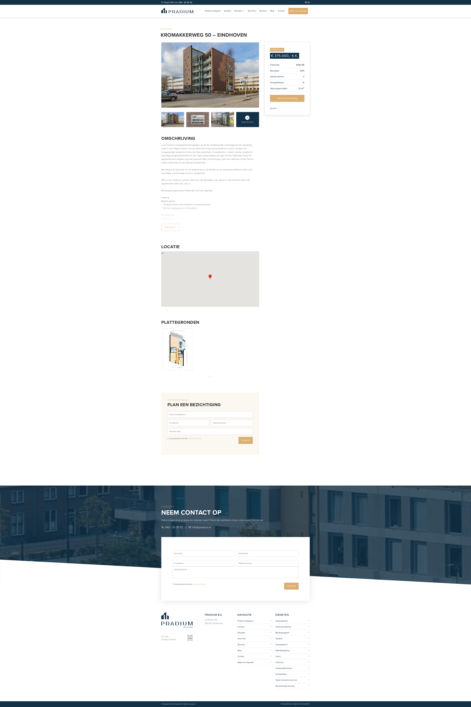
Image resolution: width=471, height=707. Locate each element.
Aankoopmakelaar (283, 626)
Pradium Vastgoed (212, 10)
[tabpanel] (178, 349)
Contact (281, 10)
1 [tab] (212, 376)
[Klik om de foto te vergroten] (172, 119)
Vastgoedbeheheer (284, 668)
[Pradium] (177, 10)
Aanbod (227, 10)
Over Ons (252, 10)
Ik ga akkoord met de (185, 438)
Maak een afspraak (298, 11)
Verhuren (280, 662)
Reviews (263, 10)
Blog (272, 10)
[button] (210, 277)
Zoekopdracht (282, 620)
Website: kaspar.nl (190, 704)
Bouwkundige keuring (285, 686)
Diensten (239, 10)
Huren (278, 656)
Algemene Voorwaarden (302, 704)
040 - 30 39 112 (173, 527)
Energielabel (281, 674)
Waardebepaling (282, 650)
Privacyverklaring (286, 704)
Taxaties (279, 638)
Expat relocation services (286, 680)
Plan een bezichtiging (287, 98)
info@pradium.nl (201, 527)
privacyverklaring (194, 438)
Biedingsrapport (282, 632)
